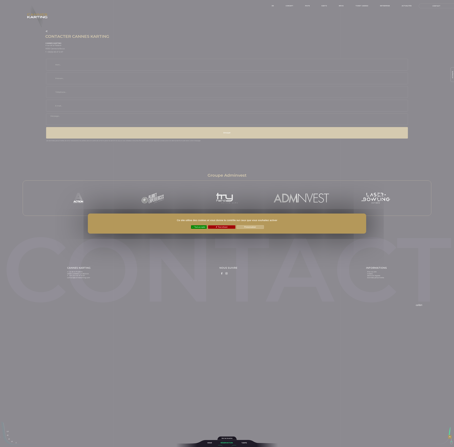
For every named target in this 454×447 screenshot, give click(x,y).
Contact (436, 6)
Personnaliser (250, 227)
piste (307, 6)
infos (341, 6)
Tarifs (244, 443)
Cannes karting (39, 16)
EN (273, 6)
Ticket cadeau (362, 6)
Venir (209, 443)
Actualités (407, 6)
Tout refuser (222, 227)
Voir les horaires (227, 438)
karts (324, 6)
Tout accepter (199, 227)
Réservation (227, 443)
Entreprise (385, 6)
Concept (289, 6)
